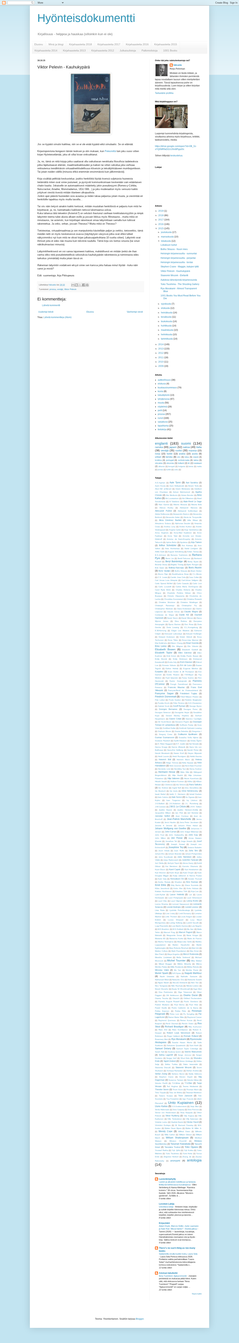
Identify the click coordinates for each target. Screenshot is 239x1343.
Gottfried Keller (169, 728)
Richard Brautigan (174, 1026)
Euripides (159, 671)
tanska (169, 457)
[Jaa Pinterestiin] (87, 285)
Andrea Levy (169, 527)
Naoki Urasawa (167, 976)
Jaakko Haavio (165, 810)
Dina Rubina (181, 621)
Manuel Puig (169, 932)
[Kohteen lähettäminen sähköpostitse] (73, 285)
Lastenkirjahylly (167, 1179)
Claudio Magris (191, 611)
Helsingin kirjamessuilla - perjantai (178, 258)
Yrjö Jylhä (176, 1150)
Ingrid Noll (176, 788)
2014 (161, 344)
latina (196, 460)
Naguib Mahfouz (193, 973)
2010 (161, 361)
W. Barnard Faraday (184, 1125)
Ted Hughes (172, 1086)
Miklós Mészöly (184, 964)
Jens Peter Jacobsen (189, 822)
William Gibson (185, 1135)
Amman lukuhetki (168, 1273)
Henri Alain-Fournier (193, 766)
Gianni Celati (175, 719)
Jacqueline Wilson (163, 813)
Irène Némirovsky (190, 791)
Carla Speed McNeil (164, 583)
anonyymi (175, 1160)
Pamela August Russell (168, 1001)
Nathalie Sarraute (189, 976)
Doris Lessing (173, 627)
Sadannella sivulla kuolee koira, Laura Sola (178, 1254)
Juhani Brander (174, 854)
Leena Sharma (161, 904)
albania (161, 466)
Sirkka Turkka (171, 1064)
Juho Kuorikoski (166, 857)
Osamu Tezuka (161, 998)
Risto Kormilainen (180, 1030)
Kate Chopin (188, 873)
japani (172, 447)
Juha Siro (193, 850)
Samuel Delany (163, 1048)
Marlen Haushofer (181, 945)
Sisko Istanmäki (190, 1064)
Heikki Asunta (196, 756)
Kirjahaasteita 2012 (102, 50)
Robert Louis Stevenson (178, 1033)
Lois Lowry (170, 913)
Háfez (190, 781)
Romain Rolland (191, 1036)
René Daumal (172, 1024)
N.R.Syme (176, 973)
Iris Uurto (174, 791)
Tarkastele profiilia (164, 93)
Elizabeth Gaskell (190, 650)
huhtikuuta (166, 325)
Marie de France (194, 938)
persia (160, 470)
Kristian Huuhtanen (163, 891)
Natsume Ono (178, 980)
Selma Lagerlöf (166, 1055)
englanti (161, 443)
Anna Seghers (161, 533)
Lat (190, 895)
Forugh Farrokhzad (179, 684)
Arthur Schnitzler (167, 545)
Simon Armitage (186, 1061)
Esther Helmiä (172, 668)
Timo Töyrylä (160, 1093)
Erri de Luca (186, 665)
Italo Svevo (177, 797)
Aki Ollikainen (188, 498)
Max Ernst (194, 951)
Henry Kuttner (196, 769)
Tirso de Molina (175, 1093)
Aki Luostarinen (172, 498)
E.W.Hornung (160, 631)
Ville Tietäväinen (174, 1119)
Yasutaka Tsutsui (172, 1147)
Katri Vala (162, 879)
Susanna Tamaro (175, 1080)
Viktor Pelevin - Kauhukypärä (175, 271)
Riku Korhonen (195, 1027)
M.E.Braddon (163, 929)
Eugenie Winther (190, 668)
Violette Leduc (161, 1122)
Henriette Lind (164, 769)
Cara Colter (194, 577)
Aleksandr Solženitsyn (188, 511)
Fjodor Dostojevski (178, 681)
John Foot (159, 835)
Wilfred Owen (184, 1131)
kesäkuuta (166, 317)
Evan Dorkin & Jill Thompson (181, 672)
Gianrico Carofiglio (194, 719)
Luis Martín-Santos (180, 926)
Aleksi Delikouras (162, 514)
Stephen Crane (166, 1077)
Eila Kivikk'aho (161, 643)
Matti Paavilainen (178, 951)
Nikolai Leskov (192, 986)
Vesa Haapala (186, 1113)
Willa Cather (169, 1135)
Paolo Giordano (191, 1001)
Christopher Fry (189, 605)
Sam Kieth (194, 1045)
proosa (52, 289)
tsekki (170, 453)
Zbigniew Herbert (171, 1157)
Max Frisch (159, 954)
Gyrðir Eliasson (180, 741)
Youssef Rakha (161, 1150)
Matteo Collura (161, 951)
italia (199, 447)
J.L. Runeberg (191, 803)
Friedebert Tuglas (188, 693)
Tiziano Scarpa (166, 1096)
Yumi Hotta (187, 1153)
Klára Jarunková (162, 888)
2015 (161, 228)
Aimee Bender (187, 495)
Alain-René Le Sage (192, 501)
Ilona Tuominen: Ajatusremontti (173, 1276)
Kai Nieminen (171, 866)
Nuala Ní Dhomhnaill (181, 989)
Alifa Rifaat (192, 520)
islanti (195, 457)
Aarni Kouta (160, 486)
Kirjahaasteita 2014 (46, 50)
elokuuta (165, 308)
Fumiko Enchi (164, 703)
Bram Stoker (196, 571)
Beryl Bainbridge (174, 561)
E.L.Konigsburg (191, 627)
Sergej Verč (171, 1058)
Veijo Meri (194, 1106)
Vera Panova (193, 1110)
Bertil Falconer (184, 558)
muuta (161, 402)
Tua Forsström (172, 1099)
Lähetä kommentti (51, 305)
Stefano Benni (178, 1074)
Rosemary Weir (161, 1039)
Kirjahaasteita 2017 (108, 44)
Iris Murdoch (160, 791)
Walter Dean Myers (173, 1128)
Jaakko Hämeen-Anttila (187, 810)
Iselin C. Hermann (178, 794)
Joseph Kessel (178, 844)
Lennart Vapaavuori (180, 904)
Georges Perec (191, 709)
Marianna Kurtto (176, 938)
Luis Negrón (196, 926)
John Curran (170, 832)
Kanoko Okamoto (190, 866)
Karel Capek (174, 869)
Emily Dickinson (180, 659)
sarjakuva (163, 421)
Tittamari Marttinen (194, 1093)
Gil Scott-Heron (164, 722)
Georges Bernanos (168, 709)
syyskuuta (166, 304)
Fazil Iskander (172, 678)
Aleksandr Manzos (188, 508)
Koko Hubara (192, 888)
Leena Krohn (192, 901)
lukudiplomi (164, 395)
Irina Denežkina (191, 788)
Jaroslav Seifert (162, 816)
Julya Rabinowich (171, 860)
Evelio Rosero (173, 675)
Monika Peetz (192, 970)
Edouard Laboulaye (173, 634)
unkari (158, 457)
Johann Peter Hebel (188, 826)
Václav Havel (192, 1122)
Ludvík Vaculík (192, 923)
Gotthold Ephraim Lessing (190, 728)
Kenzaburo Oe (177, 879)
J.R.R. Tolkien (196, 807)
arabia (182, 453)
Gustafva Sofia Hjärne (188, 737)
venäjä (60, 289)
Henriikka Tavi (180, 769)
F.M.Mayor (189, 675)
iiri (189, 463)
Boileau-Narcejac (176, 568)
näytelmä (162, 406)
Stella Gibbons (195, 1074)
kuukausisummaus (167, 387)
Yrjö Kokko (188, 1150)
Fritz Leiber (160, 700)
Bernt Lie (170, 558)
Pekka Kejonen (162, 1011)
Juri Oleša (159, 863)
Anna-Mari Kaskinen (183, 533)
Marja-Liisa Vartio (184, 942)
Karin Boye (174, 873)
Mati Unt (195, 948)
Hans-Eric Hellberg (175, 750)
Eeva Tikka (173, 640)
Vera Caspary (178, 1110)
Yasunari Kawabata (180, 1144)
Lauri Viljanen (177, 901)
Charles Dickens (183, 590)
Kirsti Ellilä (160, 885)
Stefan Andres (192, 1071)
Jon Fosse (176, 838)
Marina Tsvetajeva (166, 942)
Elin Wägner (177, 646)
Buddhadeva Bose (180, 574)
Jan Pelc (179, 813)
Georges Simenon (163, 712)
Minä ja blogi (56, 44)
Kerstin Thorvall (195, 879)
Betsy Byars (193, 562)
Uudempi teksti (45, 312)
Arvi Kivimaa (187, 545)
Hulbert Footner (177, 781)
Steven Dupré (186, 1077)
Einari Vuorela (192, 643)
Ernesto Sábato (169, 665)
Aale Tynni (175, 482)
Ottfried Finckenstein (193, 998)
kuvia (160, 391)
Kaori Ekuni (160, 869)
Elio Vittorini (192, 646)
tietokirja (162, 429)
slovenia (170, 463)
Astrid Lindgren (191, 548)
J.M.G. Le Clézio (177, 806)
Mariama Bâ (160, 938)
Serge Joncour (184, 1055)
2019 (161, 211)
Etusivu (38, 44)
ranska (159, 447)
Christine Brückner (167, 602)
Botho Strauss (181, 571)
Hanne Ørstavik (178, 747)
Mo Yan (177, 970)
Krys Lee (195, 891)
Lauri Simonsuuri (194, 898)
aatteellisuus (164, 380)
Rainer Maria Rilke (176, 1017)
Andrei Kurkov (185, 527)
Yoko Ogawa (191, 1147)
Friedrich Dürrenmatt (165, 696)
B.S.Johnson (160, 555)
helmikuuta (167, 334)
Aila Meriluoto (172, 495)
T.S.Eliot (188, 1083)
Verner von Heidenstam (165, 1113)
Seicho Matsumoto (193, 1052)
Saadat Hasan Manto (182, 1042)
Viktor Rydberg (172, 1116)
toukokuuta (167, 321)
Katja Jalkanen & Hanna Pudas (187, 876)
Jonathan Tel (171, 841)
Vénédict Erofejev (163, 1125)
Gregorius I (197, 731)
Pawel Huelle (161, 1008)
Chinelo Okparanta (175, 596)
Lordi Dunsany (185, 913)
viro (178, 457)
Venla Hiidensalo (162, 1110)
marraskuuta (167, 236)
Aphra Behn (171, 542)
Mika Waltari (196, 961)
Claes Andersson (184, 609)
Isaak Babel (160, 794)
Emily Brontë (161, 659)
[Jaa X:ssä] (80, 285)
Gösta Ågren (196, 741)
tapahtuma (163, 425)
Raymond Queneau (167, 1020)
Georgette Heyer (182, 712)
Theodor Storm (162, 1089)
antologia (194, 1160)
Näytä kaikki (197, 1294)
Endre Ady (172, 662)
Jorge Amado (187, 841)
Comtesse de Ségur (164, 615)
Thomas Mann (192, 1090)
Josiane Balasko (194, 847)
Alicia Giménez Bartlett (170, 520)
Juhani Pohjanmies (193, 854)
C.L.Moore (197, 574)
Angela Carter (175, 530)
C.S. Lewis (162, 577)
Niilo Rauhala (177, 986)
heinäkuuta (167, 312)
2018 (161, 215)
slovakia (158, 463)
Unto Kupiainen (181, 1103)
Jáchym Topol (173, 863)
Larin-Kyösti (160, 895)
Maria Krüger (192, 935)
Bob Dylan (159, 568)
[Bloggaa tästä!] (76, 285)
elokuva (162, 383)
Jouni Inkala (163, 851)
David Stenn (172, 618)
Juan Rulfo (179, 851)
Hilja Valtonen (173, 778)
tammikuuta (167, 338)
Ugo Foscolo (187, 1099)
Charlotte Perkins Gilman (179, 593)
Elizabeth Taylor (163, 652)
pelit (160, 410)
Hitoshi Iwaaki (161, 781)
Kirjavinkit (164, 1223)
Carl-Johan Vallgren (190, 580)
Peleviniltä (110, 151)
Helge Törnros (172, 763)
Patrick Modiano (162, 1005)
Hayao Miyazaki (195, 753)
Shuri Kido (185, 1058)
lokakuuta (166, 241)
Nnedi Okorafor (161, 989)
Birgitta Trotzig (177, 565)
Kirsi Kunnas (192, 882)
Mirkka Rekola (193, 967)
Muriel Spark (161, 973)
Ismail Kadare (196, 794)
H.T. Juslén (181, 744)
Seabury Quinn (174, 1052)
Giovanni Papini (182, 722)
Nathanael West (162, 980)
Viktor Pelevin (70, 289)
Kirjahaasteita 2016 (137, 44)
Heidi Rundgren (179, 756)
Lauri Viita (162, 901)
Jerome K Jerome (163, 826)
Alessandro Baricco (181, 514)
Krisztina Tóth (181, 891)
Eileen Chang (176, 643)
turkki (168, 470)
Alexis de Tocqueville (193, 517)
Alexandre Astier (173, 517)
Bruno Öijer (163, 574)
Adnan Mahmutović (181, 492)
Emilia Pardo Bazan (189, 656)
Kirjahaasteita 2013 (74, 50)
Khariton (178, 882)
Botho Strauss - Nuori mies (174, 249)
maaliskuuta (167, 330)
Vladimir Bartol (177, 1122)
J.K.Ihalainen (175, 803)
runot (160, 418)
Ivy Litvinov (192, 800)
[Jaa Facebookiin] (84, 285)
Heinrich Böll (165, 759)
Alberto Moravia (180, 505)
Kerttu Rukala (164, 882)
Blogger (140, 1319)
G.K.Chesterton (195, 703)
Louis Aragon (186, 917)
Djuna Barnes (174, 624)
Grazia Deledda (181, 731)
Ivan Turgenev (173, 800)
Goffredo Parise (186, 725)
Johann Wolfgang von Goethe (170, 828)
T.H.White (176, 1083)
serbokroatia (183, 460)
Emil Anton (171, 656)
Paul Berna (179, 1005)
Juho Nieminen (184, 857)
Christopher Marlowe (164, 609)
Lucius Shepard (175, 920)
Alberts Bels (196, 505)
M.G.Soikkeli (178, 929)
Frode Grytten (175, 700)
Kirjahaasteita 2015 (165, 44)
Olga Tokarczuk (185, 992)
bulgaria (181, 466)
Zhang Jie (186, 1157)
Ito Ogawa (190, 797)
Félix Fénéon (179, 703)
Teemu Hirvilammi (190, 1086)
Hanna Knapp (161, 747)
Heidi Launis (163, 756)
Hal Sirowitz (194, 744)
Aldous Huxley (166, 508)
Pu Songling (188, 1014)
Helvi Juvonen (175, 766)
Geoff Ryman (179, 706)
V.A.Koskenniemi (179, 1106)
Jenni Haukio (170, 822)
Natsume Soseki (195, 980)
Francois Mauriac (176, 687)
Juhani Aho (160, 854)
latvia (191, 466)
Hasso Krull (179, 753)
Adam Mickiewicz (183, 489)
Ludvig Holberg (175, 923)
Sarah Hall (159, 1052)
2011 (161, 357)
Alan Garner (164, 505)
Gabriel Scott (163, 706)
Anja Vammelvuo (191, 530)
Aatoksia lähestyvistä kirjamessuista (179, 280)
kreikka (158, 460)
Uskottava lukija (166, 1207)
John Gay (193, 835)
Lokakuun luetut (169, 245)
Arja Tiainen (196, 542)
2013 (161, 348)
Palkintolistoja (150, 50)
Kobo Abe (177, 888)
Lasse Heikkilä (177, 894)
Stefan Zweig (161, 1074)
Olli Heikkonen (172, 995)
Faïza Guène (188, 678)
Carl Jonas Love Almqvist (166, 580)
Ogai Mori (197, 989)
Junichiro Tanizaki (190, 860)
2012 (161, 353)
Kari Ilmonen (160, 873)
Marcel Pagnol (185, 932)
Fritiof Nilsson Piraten (189, 697)
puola (195, 453)
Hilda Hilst (184, 772)
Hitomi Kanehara (191, 778)
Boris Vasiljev (165, 571)
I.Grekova (168, 785)
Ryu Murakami (178, 1039)
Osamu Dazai (190, 995)
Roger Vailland (173, 1036)
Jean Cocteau (182, 816)
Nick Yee (195, 983)
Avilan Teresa (193, 552)
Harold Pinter (192, 750)
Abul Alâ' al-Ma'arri (163, 489)
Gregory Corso (166, 734)
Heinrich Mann (183, 760)
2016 (161, 224)
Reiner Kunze (186, 1020)
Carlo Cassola (183, 583)
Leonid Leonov (191, 907)
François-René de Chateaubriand (183, 690)
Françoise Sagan (164, 693)
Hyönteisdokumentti (86, 18)
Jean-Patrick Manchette (179, 819)
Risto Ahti (163, 1030)
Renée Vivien (188, 1024)
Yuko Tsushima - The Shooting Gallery (180, 284)
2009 (161, 366)
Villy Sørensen (192, 1119)
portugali (170, 460)
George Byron (195, 706)
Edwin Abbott (186, 637)
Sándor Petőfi (161, 1083)
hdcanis (177, 65)
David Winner (187, 618)
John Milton (160, 838)
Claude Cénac (173, 612)
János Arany (188, 863)
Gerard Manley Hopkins (177, 716)
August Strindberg (176, 552)
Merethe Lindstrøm (163, 957)
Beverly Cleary (161, 565)
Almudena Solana (163, 523)
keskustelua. (176, 155)
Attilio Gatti (159, 552)
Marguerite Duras (174, 935)
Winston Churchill (177, 1141)
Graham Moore (164, 731)
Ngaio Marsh (163, 983)
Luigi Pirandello (161, 926)
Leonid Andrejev (174, 907)
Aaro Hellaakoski (177, 486)
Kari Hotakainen (192, 869)
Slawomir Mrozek (184, 1067)
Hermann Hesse (167, 772)
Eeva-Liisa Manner (190, 640)
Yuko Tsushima (172, 1153)
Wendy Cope (166, 1131)
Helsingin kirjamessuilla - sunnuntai (179, 253)
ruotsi (178, 450)
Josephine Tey (175, 847)
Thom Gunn (178, 1090)
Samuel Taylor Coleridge (187, 1049)
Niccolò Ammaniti (180, 983)
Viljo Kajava (189, 1116)
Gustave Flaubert (162, 741)
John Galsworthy (176, 835)
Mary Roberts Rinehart (178, 948)
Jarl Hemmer (192, 813)
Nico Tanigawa (161, 986)
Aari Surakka (192, 482)
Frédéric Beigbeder (193, 700)
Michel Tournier (176, 960)
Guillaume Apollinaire (188, 734)
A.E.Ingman (160, 483)
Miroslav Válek (162, 970)
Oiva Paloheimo (166, 992)
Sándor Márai (193, 1080)
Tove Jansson (185, 1096)
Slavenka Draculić (163, 1067)
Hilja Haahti (177, 775)
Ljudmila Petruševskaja (179, 910)
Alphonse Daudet (182, 523)
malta (199, 466)
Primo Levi (174, 1014)
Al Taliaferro (174, 502)
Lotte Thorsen (171, 917)
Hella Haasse (187, 763)
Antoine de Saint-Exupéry (178, 539)
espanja (193, 450)
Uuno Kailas (161, 1106)
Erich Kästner (186, 662)
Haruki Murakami (162, 753)
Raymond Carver (194, 1017)
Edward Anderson (167, 637)
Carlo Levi (197, 583)
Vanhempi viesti (135, 312)
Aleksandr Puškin (163, 511)
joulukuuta (166, 232)
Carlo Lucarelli (164, 587)
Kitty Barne (176, 885)
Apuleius (183, 542)
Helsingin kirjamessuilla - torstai (177, 262)
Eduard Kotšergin (194, 634)
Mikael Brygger (165, 964)
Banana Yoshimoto (179, 555)
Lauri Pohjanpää (175, 898)
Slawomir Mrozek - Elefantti (174, 275)
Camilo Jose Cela (178, 577)
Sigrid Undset (170, 1061)
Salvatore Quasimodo (176, 1045)
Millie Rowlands (177, 967)
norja (157, 453)
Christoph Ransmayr (164, 605)
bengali (171, 466)
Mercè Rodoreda (190, 954)
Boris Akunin (195, 567)
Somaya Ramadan (175, 1071)
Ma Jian (190, 929)
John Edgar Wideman (189, 832)
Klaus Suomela (191, 885)
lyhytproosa (164, 399)
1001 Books (170, 50)
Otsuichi (176, 998)
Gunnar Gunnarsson (164, 737)
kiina (187, 457)
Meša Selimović (183, 957)
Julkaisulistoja (128, 50)
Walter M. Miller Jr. (193, 1128)
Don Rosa (188, 624)
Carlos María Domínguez (187, 587)
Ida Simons (181, 785)
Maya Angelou (173, 954)
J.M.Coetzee (160, 807)
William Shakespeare (177, 1137)
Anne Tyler (172, 536)
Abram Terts (193, 486)
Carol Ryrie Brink (163, 590)
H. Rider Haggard (165, 744)
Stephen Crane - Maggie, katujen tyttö (180, 266)
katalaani (198, 463)
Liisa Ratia (160, 910)
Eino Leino (161, 646)
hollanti (181, 463)
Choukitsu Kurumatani (173, 599)
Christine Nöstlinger (189, 602)
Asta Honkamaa (172, 548)
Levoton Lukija (166, 1204)
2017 (161, 219)
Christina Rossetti (194, 599)
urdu (176, 470)
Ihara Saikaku (195, 784)
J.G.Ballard (159, 803)
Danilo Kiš (184, 615)
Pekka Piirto (180, 1011)
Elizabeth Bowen (165, 649)
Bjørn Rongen (193, 565)
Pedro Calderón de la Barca (185, 1008)
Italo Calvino (163, 797)
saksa (186, 447)
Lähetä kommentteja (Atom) (58, 317)
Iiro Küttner (163, 788)
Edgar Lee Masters (180, 631)
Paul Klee (193, 1005)
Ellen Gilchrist (185, 653)
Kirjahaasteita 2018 (80, 44)
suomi (186, 443)
